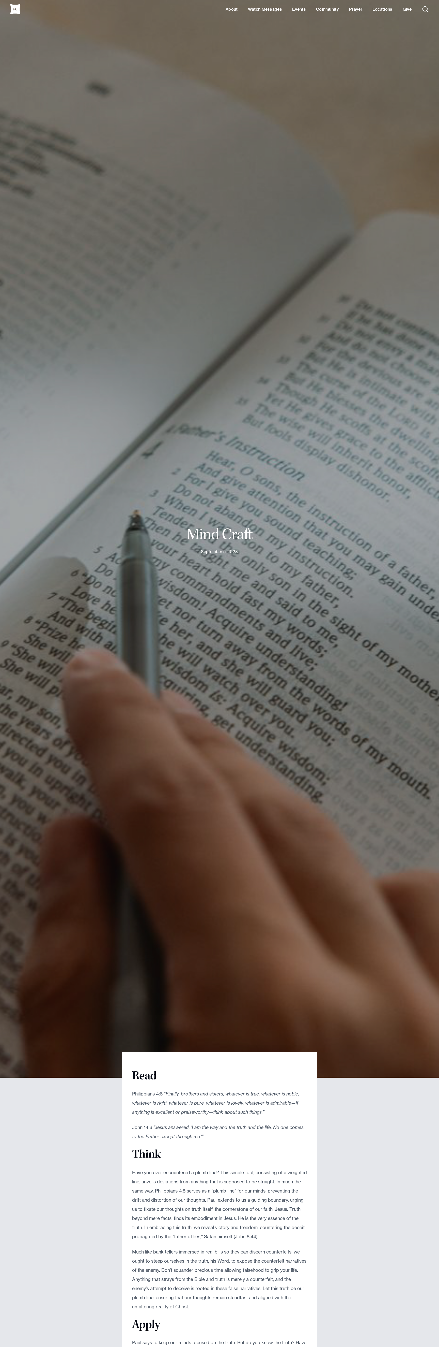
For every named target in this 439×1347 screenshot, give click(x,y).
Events (299, 9)
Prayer (355, 9)
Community (327, 9)
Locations (382, 9)
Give (407, 9)
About (232, 9)
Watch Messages (265, 9)
